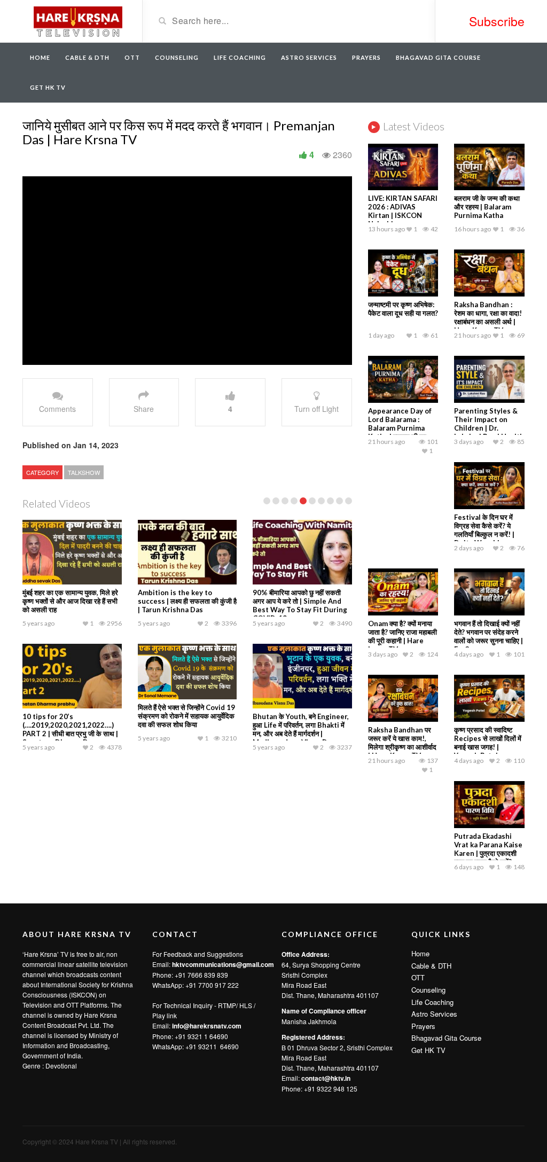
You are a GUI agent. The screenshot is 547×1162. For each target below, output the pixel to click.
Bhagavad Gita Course (438, 57)
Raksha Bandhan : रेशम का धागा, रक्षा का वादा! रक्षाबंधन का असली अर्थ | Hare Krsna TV (488, 317)
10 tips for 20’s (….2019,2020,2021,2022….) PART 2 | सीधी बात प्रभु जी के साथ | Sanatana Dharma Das (70, 729)
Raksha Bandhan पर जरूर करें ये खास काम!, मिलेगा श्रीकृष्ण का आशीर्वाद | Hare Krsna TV (402, 743)
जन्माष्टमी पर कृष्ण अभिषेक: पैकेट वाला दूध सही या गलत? (403, 308)
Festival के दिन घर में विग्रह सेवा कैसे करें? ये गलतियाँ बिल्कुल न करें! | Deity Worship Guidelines (484, 534)
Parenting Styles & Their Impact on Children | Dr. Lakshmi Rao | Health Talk (489, 428)
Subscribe (497, 21)
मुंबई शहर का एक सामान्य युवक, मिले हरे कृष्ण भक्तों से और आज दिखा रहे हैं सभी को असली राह (70, 601)
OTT (132, 57)
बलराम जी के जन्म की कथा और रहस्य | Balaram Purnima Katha (487, 207)
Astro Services (309, 57)
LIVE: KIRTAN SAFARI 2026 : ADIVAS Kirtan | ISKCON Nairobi (402, 211)
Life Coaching (240, 57)
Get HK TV (48, 87)
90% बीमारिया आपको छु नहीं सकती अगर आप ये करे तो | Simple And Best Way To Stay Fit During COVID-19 (300, 605)
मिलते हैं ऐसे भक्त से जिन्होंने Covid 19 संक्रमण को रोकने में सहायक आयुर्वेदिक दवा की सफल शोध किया (186, 716)
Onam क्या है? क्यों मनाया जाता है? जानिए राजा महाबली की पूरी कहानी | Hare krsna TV (402, 636)
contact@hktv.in (325, 1078)
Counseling (177, 57)
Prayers (366, 57)
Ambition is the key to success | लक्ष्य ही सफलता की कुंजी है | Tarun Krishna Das (187, 601)
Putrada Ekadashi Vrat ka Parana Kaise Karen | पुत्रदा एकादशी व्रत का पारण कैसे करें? (488, 849)
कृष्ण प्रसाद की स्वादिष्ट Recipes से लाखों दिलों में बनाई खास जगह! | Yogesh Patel (487, 743)
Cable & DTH (87, 57)
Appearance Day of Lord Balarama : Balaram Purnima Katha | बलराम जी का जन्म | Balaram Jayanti (402, 428)
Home (40, 57)
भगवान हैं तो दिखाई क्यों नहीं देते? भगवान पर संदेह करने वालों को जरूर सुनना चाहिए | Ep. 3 (488, 636)
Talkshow (84, 472)
